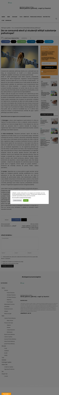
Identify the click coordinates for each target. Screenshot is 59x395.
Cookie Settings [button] (17, 200)
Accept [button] (26, 200)
